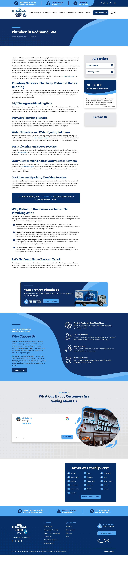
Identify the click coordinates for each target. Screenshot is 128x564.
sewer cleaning (23, 152)
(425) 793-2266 (47, 197)
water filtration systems (41, 138)
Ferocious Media (61, 552)
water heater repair (27, 167)
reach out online (68, 76)
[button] (115, 3)
